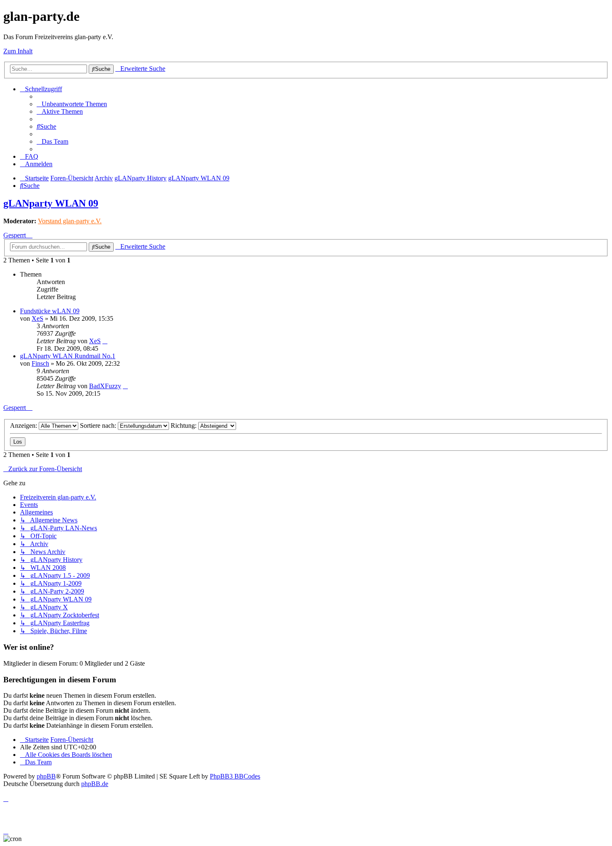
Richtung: (184, 425)
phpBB (46, 776)
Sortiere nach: (99, 425)
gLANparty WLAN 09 (50, 203)
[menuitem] (72, 103)
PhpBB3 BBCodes (235, 776)
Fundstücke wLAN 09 (50, 310)
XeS (37, 318)
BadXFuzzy (105, 385)
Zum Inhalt (17, 51)
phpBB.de (94, 783)
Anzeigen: (24, 425)
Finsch (40, 363)
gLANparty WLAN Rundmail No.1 (67, 355)
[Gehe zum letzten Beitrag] (104, 340)
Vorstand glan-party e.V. (70, 221)
